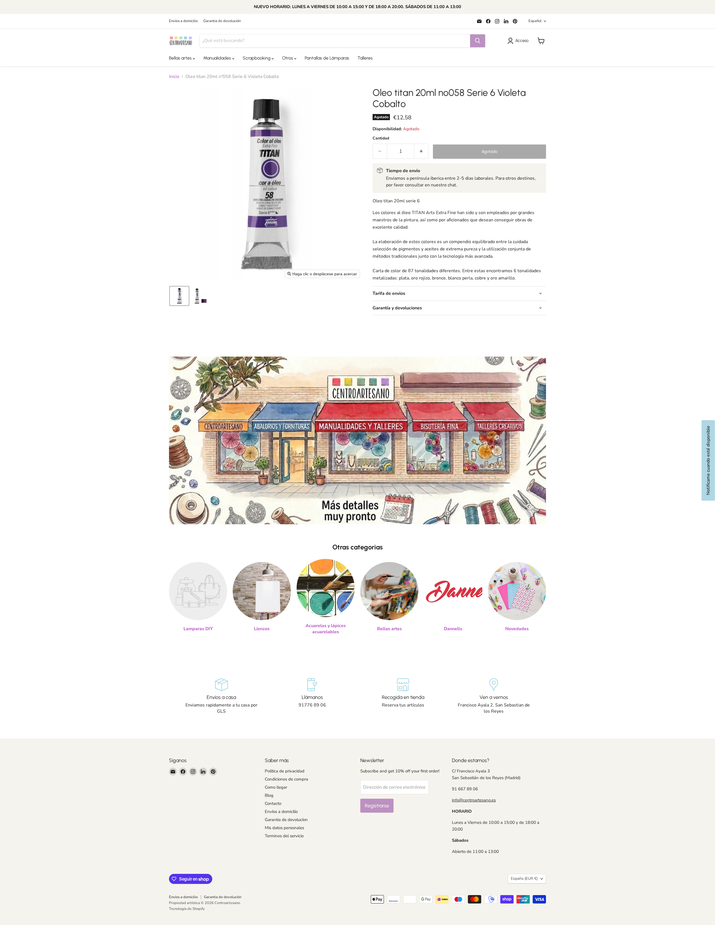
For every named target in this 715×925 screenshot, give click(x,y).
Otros (288, 58)
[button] (519, 40)
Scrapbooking (257, 58)
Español (535, 20)
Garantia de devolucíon (286, 819)
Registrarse (377, 806)
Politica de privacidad (284, 771)
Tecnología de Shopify (187, 908)
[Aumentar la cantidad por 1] (421, 151)
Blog (269, 795)
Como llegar (276, 787)
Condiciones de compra (286, 779)
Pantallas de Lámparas (327, 58)
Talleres (365, 58)
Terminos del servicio (284, 836)
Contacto (273, 803)
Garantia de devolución (222, 21)
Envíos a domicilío (281, 811)
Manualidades (217, 58)
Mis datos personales (284, 828)
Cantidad (381, 138)
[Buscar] (477, 40)
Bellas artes (181, 58)
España (524, 878)
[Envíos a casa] (221, 696)
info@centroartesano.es (474, 800)
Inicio (174, 76)
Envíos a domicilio (183, 21)
